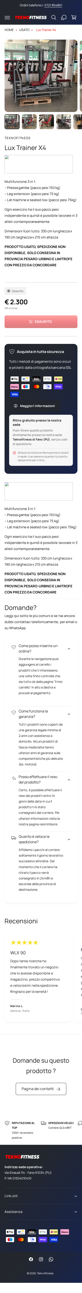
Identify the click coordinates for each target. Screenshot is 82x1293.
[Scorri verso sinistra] (20, 76)
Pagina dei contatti (38, 1088)
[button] (7, 17)
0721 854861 (53, 5)
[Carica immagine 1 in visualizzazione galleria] (12, 121)
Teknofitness (18, 138)
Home (9, 30)
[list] (41, 976)
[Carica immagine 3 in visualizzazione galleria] (46, 121)
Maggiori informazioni (37, 406)
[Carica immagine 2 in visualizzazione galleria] (29, 121)
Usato (24, 30)
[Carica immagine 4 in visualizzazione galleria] (63, 121)
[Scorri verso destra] (61, 76)
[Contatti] (64, 17)
